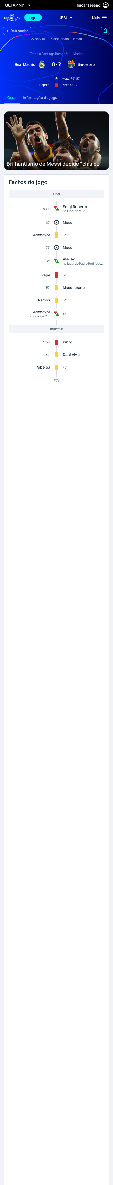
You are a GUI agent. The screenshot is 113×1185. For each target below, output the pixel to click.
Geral (12, 97)
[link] (33, 17)
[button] (98, 17)
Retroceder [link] (19, 30)
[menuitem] (38, 17)
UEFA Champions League (12, 17)
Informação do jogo (40, 97)
